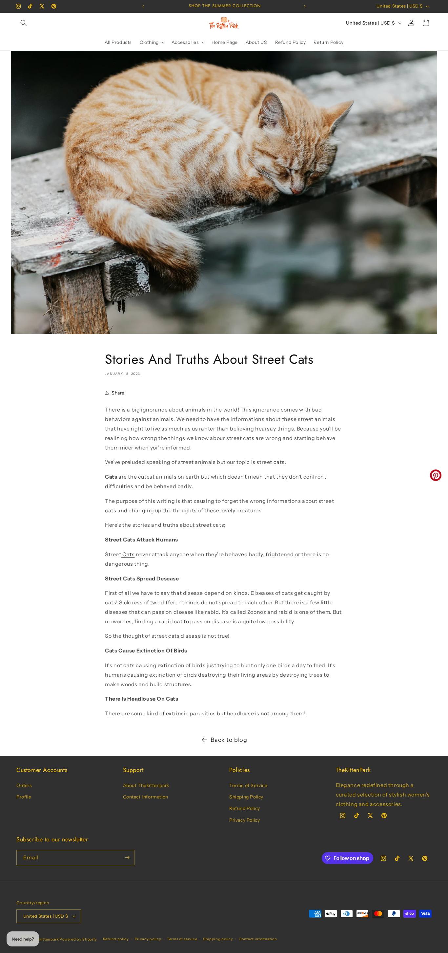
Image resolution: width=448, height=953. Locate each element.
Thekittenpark (45, 939)
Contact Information (145, 797)
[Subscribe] (127, 857)
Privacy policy (148, 939)
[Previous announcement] (143, 6)
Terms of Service (248, 785)
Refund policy (116, 939)
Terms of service (182, 939)
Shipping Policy (246, 797)
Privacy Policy (244, 820)
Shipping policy (218, 939)
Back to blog (229, 739)
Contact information (258, 939)
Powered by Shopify (78, 939)
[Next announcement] (304, 6)
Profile (23, 797)
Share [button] (118, 393)
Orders (24, 785)
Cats (128, 554)
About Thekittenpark (146, 785)
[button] (23, 23)
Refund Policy (244, 808)
